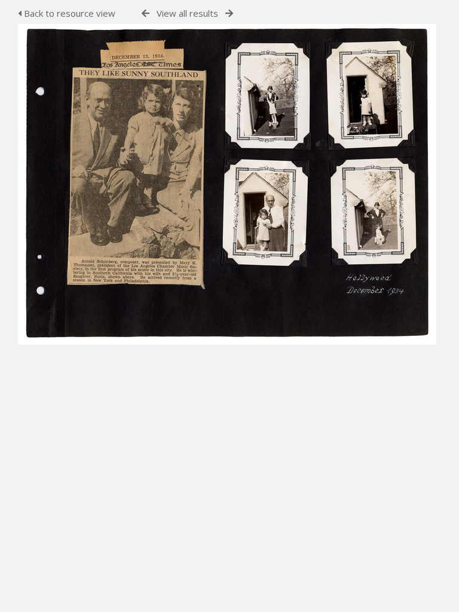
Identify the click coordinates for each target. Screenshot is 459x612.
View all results (187, 13)
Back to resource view (68, 13)
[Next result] (229, 13)
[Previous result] (145, 13)
